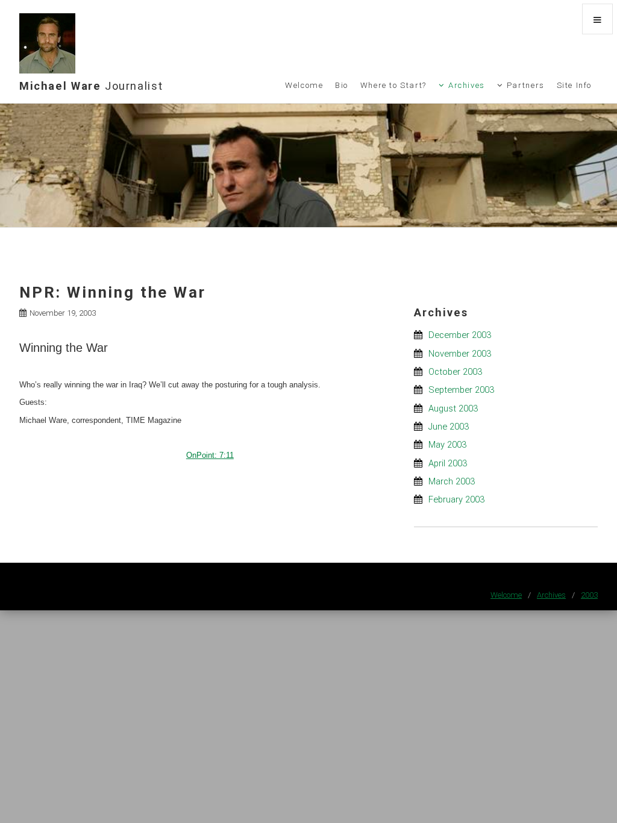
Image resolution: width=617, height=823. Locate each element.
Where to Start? (393, 85)
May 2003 (447, 444)
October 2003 (455, 371)
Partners (526, 85)
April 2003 (447, 463)
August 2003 (453, 408)
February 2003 (456, 499)
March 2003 (451, 481)
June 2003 (448, 426)
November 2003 (459, 353)
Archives (466, 85)
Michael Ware (91, 86)
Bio (341, 85)
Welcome (304, 85)
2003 (589, 594)
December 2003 (459, 335)
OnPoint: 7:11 (210, 455)
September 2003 (461, 389)
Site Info (574, 85)
